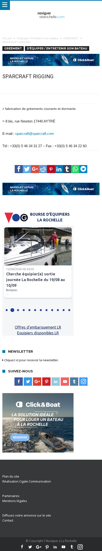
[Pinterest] (46, 381)
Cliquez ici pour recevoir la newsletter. (31, 360)
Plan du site (10, 476)
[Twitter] (28, 381)
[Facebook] (18, 381)
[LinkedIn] (55, 381)
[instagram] (83, 381)
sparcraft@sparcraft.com (34, 134)
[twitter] (27, 169)
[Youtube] (65, 381)
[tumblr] (67, 169)
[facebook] (19, 169)
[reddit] (43, 169)
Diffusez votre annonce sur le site (26, 515)
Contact (7, 520)
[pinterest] (51, 169)
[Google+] (37, 381)
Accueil (7, 38)
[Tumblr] (74, 381)
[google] (35, 169)
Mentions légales (14, 501)
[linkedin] (59, 169)
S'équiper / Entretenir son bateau (37, 38)
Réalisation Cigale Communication (26, 481)
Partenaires (10, 496)
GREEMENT (71, 38)
